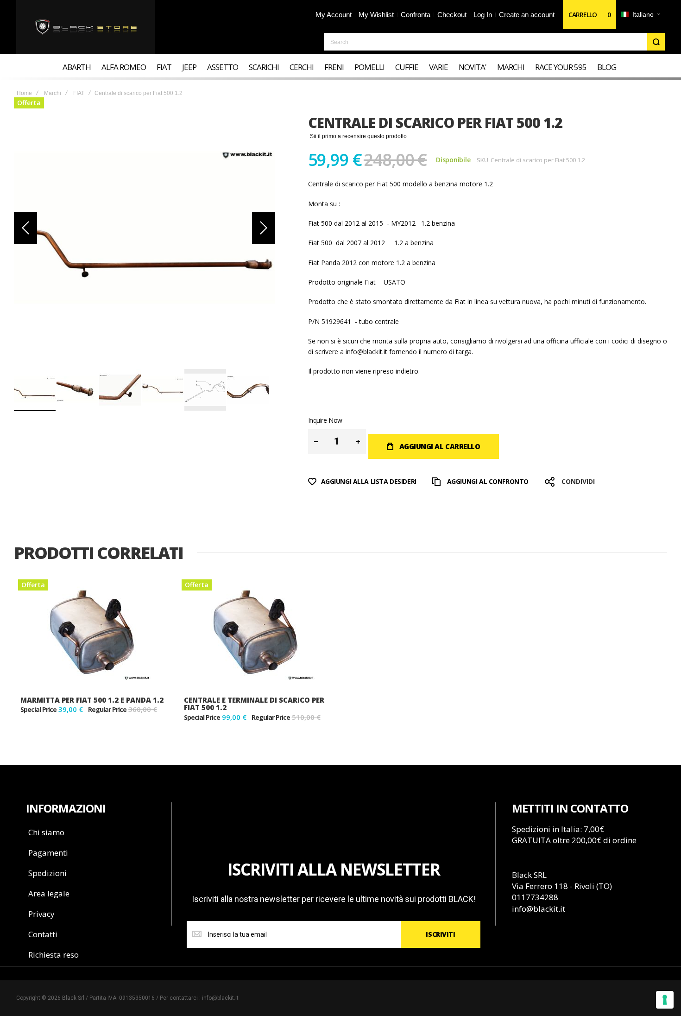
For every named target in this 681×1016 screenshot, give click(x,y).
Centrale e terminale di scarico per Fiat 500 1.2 (254, 703)
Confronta (415, 15)
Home (24, 93)
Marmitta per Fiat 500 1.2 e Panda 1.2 (92, 700)
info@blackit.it (366, 351)
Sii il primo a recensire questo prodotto (358, 136)
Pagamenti (48, 852)
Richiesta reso (53, 954)
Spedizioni (47, 873)
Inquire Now (325, 420)
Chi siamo (46, 832)
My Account (333, 15)
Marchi (52, 93)
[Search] (656, 42)
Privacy (41, 913)
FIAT (78, 93)
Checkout (452, 15)
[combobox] (494, 42)
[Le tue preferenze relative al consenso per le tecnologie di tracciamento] (665, 1000)
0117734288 (535, 897)
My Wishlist (376, 15)
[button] (640, 14)
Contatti (42, 934)
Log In (482, 15)
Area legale (48, 893)
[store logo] (86, 27)
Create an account (527, 15)
